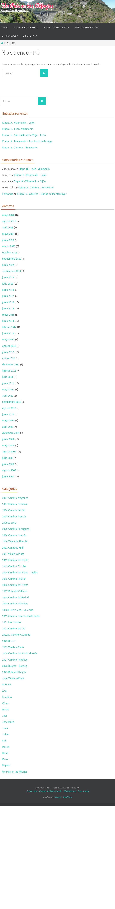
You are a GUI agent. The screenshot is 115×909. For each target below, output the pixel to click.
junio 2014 (8, 321)
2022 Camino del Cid (13, 628)
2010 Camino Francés (14, 535)
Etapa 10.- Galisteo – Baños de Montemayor (41, 193)
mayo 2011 (8, 389)
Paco (5, 759)
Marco (5, 746)
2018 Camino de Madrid (15, 597)
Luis (4, 740)
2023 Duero (8, 641)
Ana (4, 690)
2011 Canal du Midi (13, 547)
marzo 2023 (8, 246)
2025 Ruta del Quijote (14, 672)
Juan (5, 728)
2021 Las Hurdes (11, 622)
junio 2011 (8, 383)
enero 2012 (8, 358)
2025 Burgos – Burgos (14, 666)
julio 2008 (7, 458)
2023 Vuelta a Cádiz (13, 647)
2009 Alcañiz (9, 522)
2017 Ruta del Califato (14, 591)
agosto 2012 (9, 346)
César (5, 703)
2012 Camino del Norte (15, 560)
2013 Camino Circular (14, 566)
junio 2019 (8, 277)
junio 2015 (8, 308)
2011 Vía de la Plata (13, 553)
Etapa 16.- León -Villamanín (17, 129)
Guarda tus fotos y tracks (50, 791)
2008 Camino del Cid (13, 510)
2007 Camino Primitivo (15, 504)
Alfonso (6, 684)
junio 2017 (8, 296)
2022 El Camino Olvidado (16, 634)
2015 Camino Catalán (14, 578)
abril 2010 (7, 426)
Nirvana (58, 797)
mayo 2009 (8, 445)
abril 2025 (7, 227)
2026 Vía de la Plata (13, 678)
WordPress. (67, 797)
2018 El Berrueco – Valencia (17, 610)
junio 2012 (8, 352)
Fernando (7, 193)
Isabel (5, 709)
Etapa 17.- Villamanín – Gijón (18, 122)
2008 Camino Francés (14, 516)
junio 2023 (8, 240)
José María (8, 722)
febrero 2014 (9, 327)
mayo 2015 (8, 314)
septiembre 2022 (11, 258)
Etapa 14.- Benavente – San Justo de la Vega (27, 141)
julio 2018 (7, 283)
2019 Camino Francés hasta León (21, 616)
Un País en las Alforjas (27, 5)
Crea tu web (83, 791)
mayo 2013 (8, 339)
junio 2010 (8, 414)
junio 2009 (8, 439)
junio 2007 (8, 476)
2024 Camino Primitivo (15, 659)
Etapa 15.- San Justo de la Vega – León (24, 135)
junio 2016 (8, 302)
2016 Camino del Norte (15, 585)
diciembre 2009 (10, 433)
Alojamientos (70, 791)
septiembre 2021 (11, 271)
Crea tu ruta (31, 791)
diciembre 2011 (10, 364)
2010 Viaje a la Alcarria (14, 541)
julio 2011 (7, 376)
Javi (4, 715)
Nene (5, 753)
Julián (5, 734)
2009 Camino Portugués (15, 529)
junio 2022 (8, 264)
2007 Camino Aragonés (15, 498)
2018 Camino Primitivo (15, 603)
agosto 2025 (9, 221)
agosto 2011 (9, 370)
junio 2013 (8, 333)
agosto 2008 (9, 451)
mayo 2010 (8, 420)
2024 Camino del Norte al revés (19, 653)
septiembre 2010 (11, 401)
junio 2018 (8, 289)
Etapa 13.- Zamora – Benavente (20, 147)
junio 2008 (8, 464)
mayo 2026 (8, 215)
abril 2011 (7, 395)
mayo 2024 (8, 233)
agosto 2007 (9, 470)
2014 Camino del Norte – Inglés (20, 572)
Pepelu (6, 765)
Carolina (7, 697)
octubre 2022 (9, 252)
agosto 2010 (9, 408)
